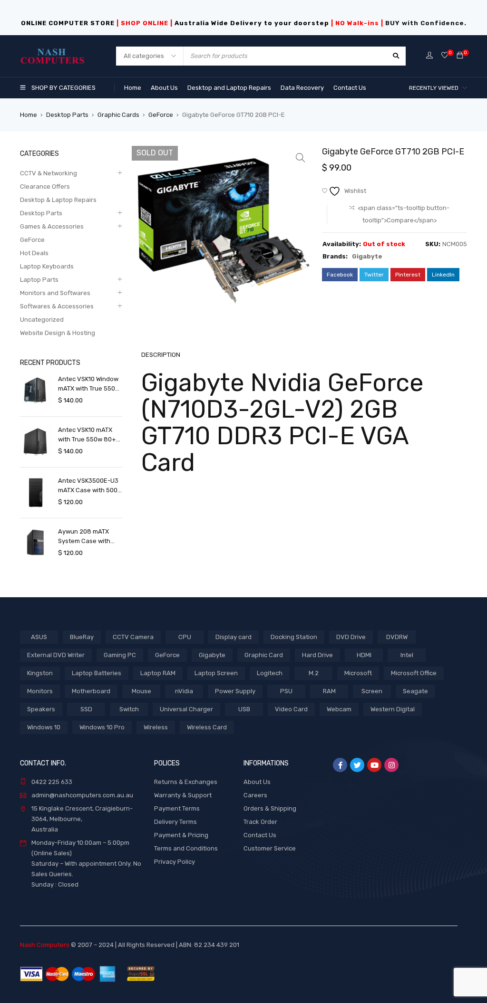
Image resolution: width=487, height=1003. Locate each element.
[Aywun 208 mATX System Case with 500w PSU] (35, 543)
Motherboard (91, 691)
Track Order (260, 821)
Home (28, 114)
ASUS (39, 636)
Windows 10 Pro (102, 727)
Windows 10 (43, 727)
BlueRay (82, 636)
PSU (286, 691)
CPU (184, 636)
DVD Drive (351, 636)
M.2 (314, 673)
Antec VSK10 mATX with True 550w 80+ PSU (87, 435)
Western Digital (392, 709)
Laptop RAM (157, 673)
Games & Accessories (52, 226)
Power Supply (235, 691)
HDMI (364, 655)
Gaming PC (120, 655)
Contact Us (260, 835)
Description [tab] (160, 354)
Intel (406, 655)
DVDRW (397, 636)
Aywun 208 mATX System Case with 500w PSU (84, 537)
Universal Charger (186, 709)
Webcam (339, 709)
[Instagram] (391, 765)
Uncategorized (42, 319)
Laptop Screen (216, 673)
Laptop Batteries (96, 673)
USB (244, 709)
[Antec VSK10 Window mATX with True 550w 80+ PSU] (35, 390)
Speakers (41, 709)
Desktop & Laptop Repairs (58, 199)
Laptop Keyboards (47, 266)
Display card (233, 636)
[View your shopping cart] (460, 55)
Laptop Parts (39, 279)
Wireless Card (207, 727)
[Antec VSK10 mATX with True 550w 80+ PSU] (35, 441)
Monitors (40, 691)
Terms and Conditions (186, 848)
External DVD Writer (56, 655)
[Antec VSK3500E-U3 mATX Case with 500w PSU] (35, 492)
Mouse (141, 691)
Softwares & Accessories (57, 306)
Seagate (415, 691)
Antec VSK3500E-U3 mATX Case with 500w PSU (90, 486)
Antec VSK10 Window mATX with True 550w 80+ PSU (89, 384)
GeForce (160, 114)
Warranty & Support (183, 795)
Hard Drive (317, 655)
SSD (86, 709)
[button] (300, 158)
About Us (257, 781)
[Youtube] (374, 765)
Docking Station (294, 636)
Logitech (269, 673)
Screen (371, 691)
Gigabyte (367, 256)
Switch (129, 709)
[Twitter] (357, 765)
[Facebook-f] (340, 765)
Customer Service (270, 848)
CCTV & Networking (48, 173)
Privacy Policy (174, 861)
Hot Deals (34, 253)
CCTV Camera (133, 636)
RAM (329, 691)
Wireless (156, 727)
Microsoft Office (414, 673)
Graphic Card (263, 655)
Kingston (40, 673)
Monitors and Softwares (55, 292)
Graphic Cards (118, 114)
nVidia (184, 691)
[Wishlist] (444, 55)
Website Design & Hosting (57, 332)
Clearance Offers (45, 186)
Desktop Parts (67, 114)
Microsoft (358, 673)
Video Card (291, 709)
